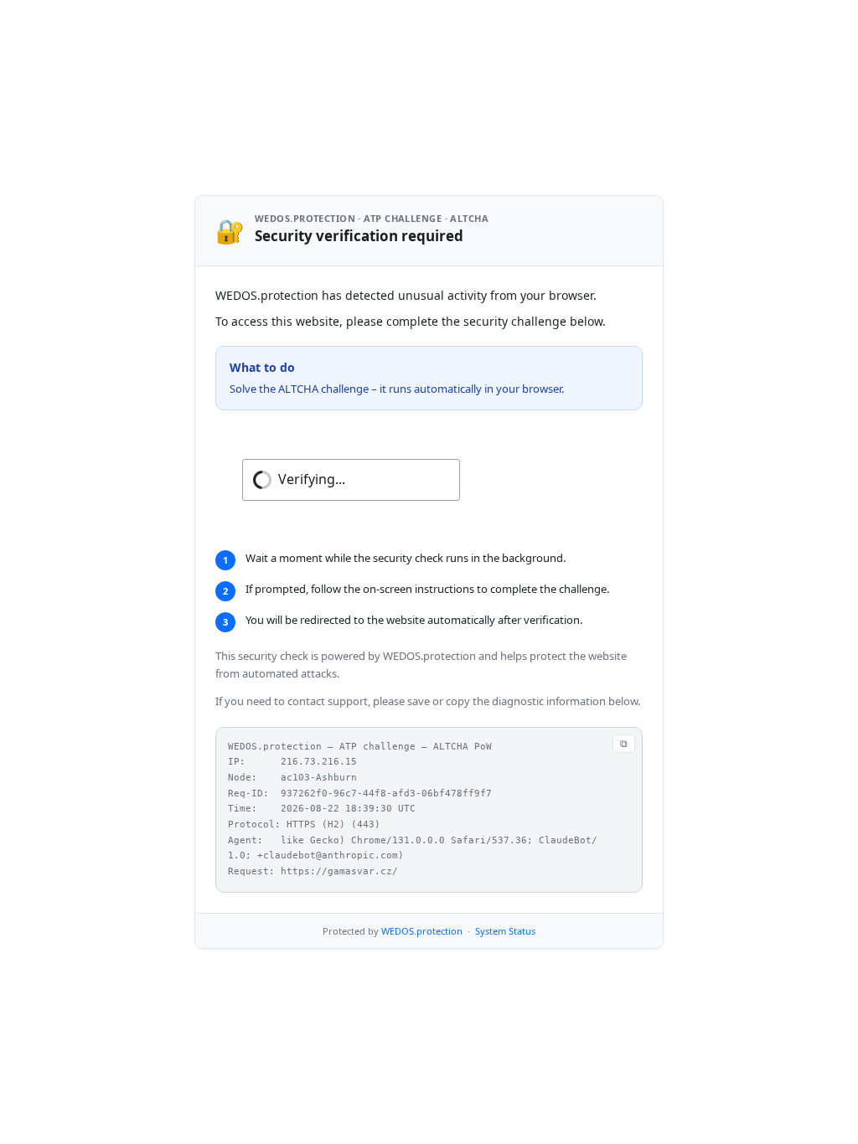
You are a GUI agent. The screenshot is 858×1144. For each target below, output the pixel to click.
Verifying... (311, 479)
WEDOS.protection (422, 931)
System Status (505, 931)
